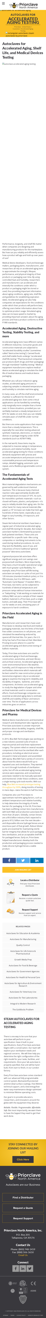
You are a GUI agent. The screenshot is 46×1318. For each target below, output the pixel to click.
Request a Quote (23, 1208)
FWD (41, 1315)
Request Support (23, 1218)
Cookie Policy (21, 1315)
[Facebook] (15, 1268)
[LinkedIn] (22, 1268)
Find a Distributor (23, 1197)
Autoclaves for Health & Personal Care (23, 977)
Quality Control (23, 945)
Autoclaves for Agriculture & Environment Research (23, 984)
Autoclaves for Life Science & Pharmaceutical (23, 952)
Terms (12, 1315)
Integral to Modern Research (23, 1003)
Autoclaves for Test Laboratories (23, 997)
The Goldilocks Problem (23, 1009)
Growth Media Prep (23, 959)
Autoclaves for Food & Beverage (23, 965)
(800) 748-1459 (27, 1249)
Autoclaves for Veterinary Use (23, 992)
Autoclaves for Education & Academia (23, 933)
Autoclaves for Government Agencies (23, 971)
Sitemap (5, 1315)
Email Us (23, 1255)
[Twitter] (30, 1268)
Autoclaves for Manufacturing (23, 939)
